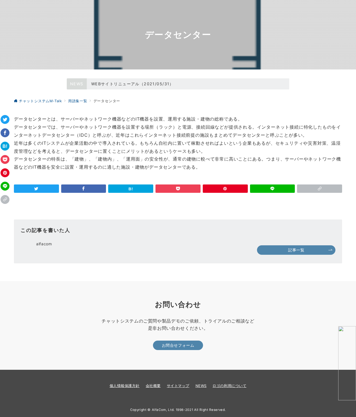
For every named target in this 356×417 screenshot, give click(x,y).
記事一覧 (296, 250)
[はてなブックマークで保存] (5, 146)
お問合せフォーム (178, 345)
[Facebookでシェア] (5, 132)
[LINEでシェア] (5, 186)
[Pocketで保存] (5, 159)
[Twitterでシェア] (5, 119)
